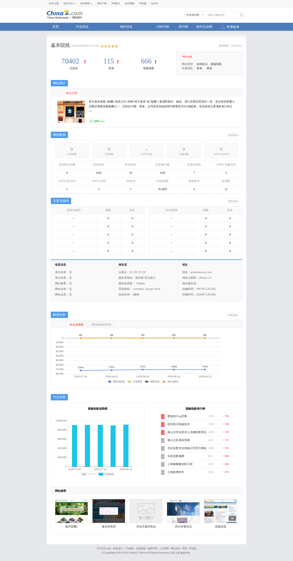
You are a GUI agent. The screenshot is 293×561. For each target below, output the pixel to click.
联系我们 (118, 548)
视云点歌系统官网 (178, 440)
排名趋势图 (77, 324)
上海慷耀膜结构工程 (180, 464)
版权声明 (152, 548)
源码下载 (102, 3)
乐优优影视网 (175, 456)
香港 (111, 68)
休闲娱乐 (202, 64)
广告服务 (129, 548)
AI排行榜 (162, 26)
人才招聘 (164, 548)
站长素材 (85, 3)
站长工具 (68, 3)
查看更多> (233, 135)
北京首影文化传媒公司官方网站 (186, 448)
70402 (71, 61)
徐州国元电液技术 (178, 424)
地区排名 (126, 26)
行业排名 (82, 26)
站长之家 (54, 3)
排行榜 (183, 26)
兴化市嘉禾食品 (146, 526)
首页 (55, 26)
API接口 (115, 3)
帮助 (184, 548)
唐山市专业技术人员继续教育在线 (186, 434)
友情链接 (141, 548)
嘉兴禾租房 (109, 526)
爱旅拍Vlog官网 (177, 416)
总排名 (74, 68)
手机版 (192, 548)
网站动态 (175, 548)
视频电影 (148, 68)
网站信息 (187, 56)
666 (146, 61)
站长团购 (129, 3)
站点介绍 (71, 93)
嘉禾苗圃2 (71, 526)
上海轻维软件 (175, 472)
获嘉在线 (220, 526)
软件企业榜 (204, 26)
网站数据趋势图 (101, 324)
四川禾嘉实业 (183, 526)
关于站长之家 (104, 548)
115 (108, 61)
